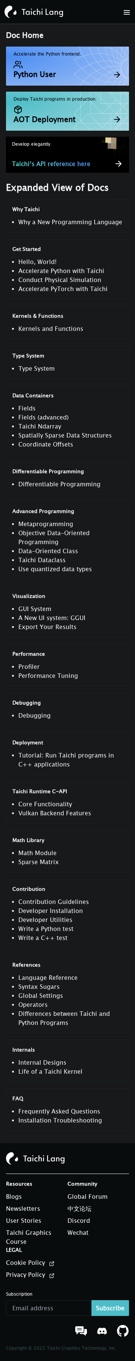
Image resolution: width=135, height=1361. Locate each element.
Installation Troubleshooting (60, 1120)
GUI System (34, 608)
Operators (33, 1004)
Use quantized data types (55, 569)
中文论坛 (80, 1208)
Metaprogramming (45, 524)
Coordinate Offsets (45, 444)
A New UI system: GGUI (52, 617)
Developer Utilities (45, 919)
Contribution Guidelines (53, 901)
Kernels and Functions (50, 328)
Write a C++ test (43, 937)
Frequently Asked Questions (59, 1111)
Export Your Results (47, 626)
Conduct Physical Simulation (59, 279)
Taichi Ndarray (39, 426)
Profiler (29, 666)
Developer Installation (50, 910)
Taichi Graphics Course (28, 1237)
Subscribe (110, 1308)
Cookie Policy (26, 1262)
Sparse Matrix (38, 862)
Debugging (34, 715)
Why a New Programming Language (70, 222)
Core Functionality (45, 804)
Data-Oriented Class (48, 551)
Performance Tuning (48, 675)
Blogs (14, 1196)
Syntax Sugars (39, 986)
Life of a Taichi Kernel (50, 1071)
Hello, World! (37, 261)
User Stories (23, 1220)
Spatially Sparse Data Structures (65, 435)
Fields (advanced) (43, 417)
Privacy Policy (26, 1274)
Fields (27, 408)
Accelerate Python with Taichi (61, 270)
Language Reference (48, 977)
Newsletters (23, 1208)
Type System (36, 368)
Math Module (37, 852)
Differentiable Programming (59, 484)
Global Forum (88, 1196)
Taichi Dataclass (42, 560)
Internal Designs (42, 1062)
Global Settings (40, 995)
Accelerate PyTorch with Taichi (63, 288)
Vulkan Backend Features (54, 813)
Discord (79, 1220)
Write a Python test (46, 928)
